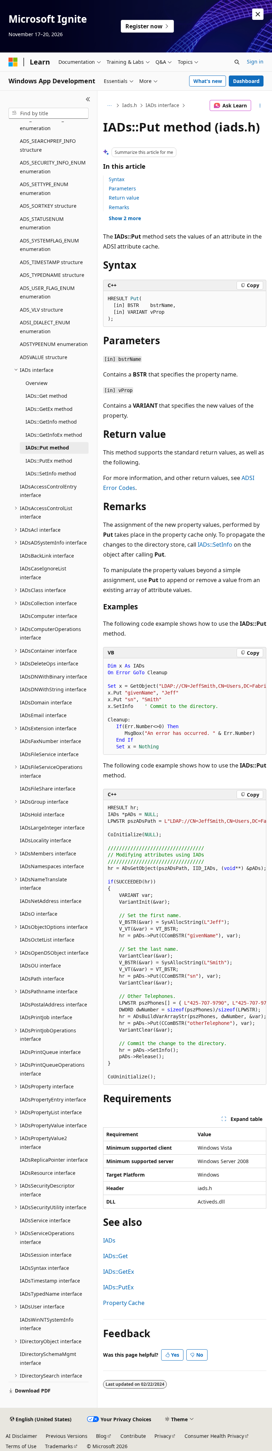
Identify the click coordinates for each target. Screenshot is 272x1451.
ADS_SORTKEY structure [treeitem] (48, 205)
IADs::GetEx (118, 1272)
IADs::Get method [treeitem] (46, 395)
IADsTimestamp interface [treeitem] (50, 1280)
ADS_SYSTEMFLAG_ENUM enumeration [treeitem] (49, 245)
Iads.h (129, 105)
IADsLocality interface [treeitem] (45, 840)
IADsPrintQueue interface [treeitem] (50, 1052)
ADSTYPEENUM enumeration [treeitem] (54, 344)
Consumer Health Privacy (214, 1436)
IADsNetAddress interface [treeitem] (50, 901)
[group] (184, 706)
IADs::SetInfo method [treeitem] (51, 473)
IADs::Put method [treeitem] (47, 447)
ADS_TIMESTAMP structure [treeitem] (51, 262)
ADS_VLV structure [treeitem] (41, 309)
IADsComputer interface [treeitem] (48, 616)
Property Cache (123, 1303)
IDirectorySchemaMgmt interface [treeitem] (48, 1358)
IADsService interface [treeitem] (45, 1220)
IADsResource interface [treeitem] (47, 1173)
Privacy (162, 1436)
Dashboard (246, 81)
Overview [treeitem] (36, 383)
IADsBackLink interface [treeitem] (47, 555)
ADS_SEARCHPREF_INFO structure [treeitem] (48, 145)
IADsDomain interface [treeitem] (46, 702)
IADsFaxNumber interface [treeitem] (50, 741)
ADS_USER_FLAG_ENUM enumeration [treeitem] (47, 292)
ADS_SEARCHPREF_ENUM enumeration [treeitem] (49, 124)
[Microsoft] (13, 62)
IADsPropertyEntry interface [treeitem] (53, 1099)
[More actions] (260, 105)
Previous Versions (66, 1436)
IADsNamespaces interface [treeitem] (52, 866)
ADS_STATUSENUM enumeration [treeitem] (42, 223)
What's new (207, 81)
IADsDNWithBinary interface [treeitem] (53, 676)
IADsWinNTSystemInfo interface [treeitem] (46, 1324)
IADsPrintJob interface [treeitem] (46, 1017)
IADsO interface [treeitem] (38, 913)
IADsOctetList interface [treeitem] (47, 939)
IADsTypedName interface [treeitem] (51, 1293)
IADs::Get (115, 1256)
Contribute (133, 1436)
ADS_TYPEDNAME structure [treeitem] (52, 275)
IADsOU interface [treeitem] (40, 965)
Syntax (116, 179)
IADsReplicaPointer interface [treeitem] (54, 1159)
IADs (109, 1240)
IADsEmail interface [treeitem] (43, 715)
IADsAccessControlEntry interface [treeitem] (48, 491)
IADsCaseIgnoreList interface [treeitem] (43, 573)
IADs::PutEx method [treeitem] (49, 460)
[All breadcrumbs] (109, 105)
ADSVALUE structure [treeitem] (43, 357)
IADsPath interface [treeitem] (42, 978)
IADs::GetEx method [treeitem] (49, 409)
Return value (124, 197)
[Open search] (237, 62)
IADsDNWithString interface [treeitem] (53, 689)
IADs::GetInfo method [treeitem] (51, 421)
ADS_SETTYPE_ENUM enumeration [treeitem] (44, 188)
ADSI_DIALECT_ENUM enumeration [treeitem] (45, 327)
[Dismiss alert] (258, 14)
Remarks (119, 207)
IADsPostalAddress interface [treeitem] (53, 1004)
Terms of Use (21, 1446)
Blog (101, 1436)
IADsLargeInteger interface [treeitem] (52, 827)
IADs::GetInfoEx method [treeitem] (54, 434)
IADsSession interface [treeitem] (46, 1254)
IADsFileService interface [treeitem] (49, 754)
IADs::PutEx (118, 1287)
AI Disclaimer (21, 1436)
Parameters (122, 188)
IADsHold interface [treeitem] (42, 814)
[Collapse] (88, 99)
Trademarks (59, 1446)
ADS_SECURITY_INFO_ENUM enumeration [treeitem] (53, 167)
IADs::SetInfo (215, 544)
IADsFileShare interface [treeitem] (47, 788)
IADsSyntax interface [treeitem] (44, 1268)
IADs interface (162, 105)
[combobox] (48, 113)
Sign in (255, 61)
